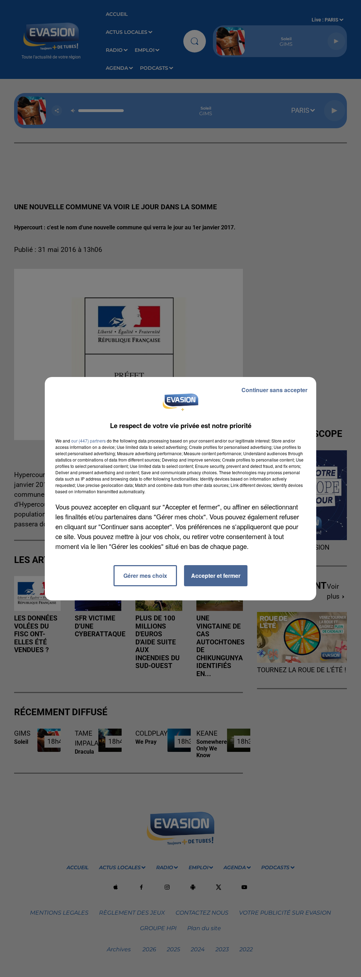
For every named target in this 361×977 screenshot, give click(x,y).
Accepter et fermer (215, 575)
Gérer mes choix (145, 575)
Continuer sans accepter (274, 390)
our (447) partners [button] (88, 441)
